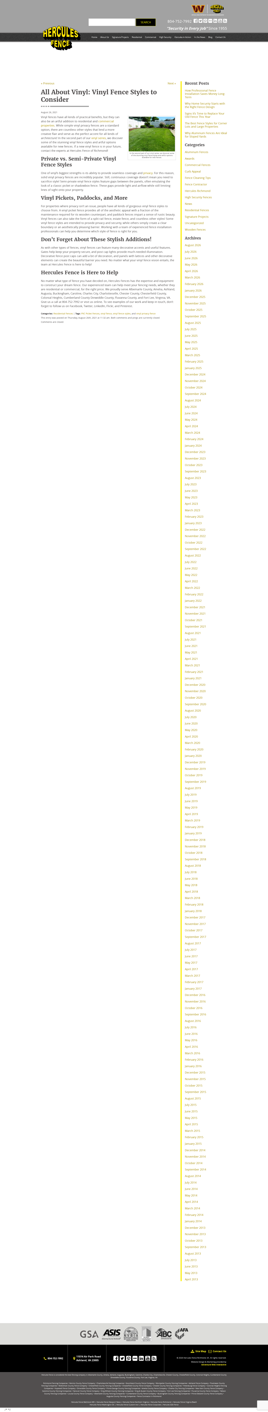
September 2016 (195, 1014)
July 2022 (191, 562)
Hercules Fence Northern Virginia (136, 1402)
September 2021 (195, 626)
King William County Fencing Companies (117, 1391)
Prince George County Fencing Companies (123, 1388)
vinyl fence (106, 313)
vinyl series (98, 138)
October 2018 (193, 853)
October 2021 (193, 620)
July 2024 (191, 407)
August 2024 (193, 400)
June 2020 (191, 723)
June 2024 (191, 413)
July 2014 (191, 1182)
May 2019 (191, 807)
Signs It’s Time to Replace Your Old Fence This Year (204, 115)
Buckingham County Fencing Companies (174, 1393)
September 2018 (195, 859)
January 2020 (193, 756)
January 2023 (193, 523)
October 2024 (193, 387)
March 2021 (192, 665)
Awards (189, 158)
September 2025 (195, 316)
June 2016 (191, 1034)
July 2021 (191, 639)
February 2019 (194, 827)
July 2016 (191, 1027)
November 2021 (195, 613)
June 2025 (191, 336)
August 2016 (193, 1021)
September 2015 (195, 1092)
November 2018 (195, 846)
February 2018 (194, 904)
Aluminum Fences (196, 152)
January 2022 (193, 601)
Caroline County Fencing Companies (56, 1391)
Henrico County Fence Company (82, 1383)
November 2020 (195, 691)
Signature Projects (120, 37)
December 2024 (195, 374)
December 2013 (195, 1228)
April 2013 (191, 1279)
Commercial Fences (197, 165)
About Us (104, 37)
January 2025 (193, 368)
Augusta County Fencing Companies (121, 1396)
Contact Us (220, 37)
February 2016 (194, 1059)
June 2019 (191, 801)
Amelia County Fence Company (154, 1388)
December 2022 (195, 529)
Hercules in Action (182, 37)
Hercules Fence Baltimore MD (83, 1402)
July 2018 (191, 872)
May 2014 (191, 1195)
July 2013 (191, 1260)
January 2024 (193, 445)
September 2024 (195, 394)
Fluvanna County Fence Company (205, 1391)
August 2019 (193, 788)
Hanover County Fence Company (86, 1391)
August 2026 (193, 245)
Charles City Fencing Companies (181, 1388)
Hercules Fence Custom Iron (127, 1404)
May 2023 (191, 497)
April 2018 (191, 891)
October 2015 (193, 1085)
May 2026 (191, 264)
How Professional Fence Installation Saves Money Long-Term (205, 94)
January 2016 (193, 1066)
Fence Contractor (196, 184)
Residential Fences (63, 313)
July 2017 (191, 950)
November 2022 (195, 536)
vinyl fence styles (122, 313)
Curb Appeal (193, 171)
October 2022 (193, 542)
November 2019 (195, 769)
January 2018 (193, 911)
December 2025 (195, 297)
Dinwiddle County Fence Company (91, 1388)
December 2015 (195, 1072)
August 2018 (193, 865)
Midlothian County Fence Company (73, 1385)
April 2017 (191, 969)
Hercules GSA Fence (171, 1404)
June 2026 (191, 258)
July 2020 (191, 717)
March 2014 (192, 1208)
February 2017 (194, 982)
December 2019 (195, 762)
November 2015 (195, 1079)
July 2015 (191, 1105)
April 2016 (191, 1047)
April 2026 (191, 271)
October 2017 (193, 930)
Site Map (201, 1351)
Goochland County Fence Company (140, 1383)
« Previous (47, 83)
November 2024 (195, 381)
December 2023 (195, 452)
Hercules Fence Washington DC (102, 1404)
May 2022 (191, 575)
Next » (172, 83)
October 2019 (193, 775)
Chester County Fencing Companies (167, 1385)
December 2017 (195, 917)
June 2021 (191, 646)
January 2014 (193, 1221)
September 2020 (195, 704)
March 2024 (192, 433)
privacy (147, 173)
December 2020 (195, 685)
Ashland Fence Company (199, 1383)
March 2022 (192, 588)
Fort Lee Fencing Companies (178, 1391)
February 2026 (194, 284)
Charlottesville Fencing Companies (110, 1383)
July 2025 (191, 329)
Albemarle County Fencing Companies (109, 1393)
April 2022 (191, 581)
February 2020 (194, 749)
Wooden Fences (195, 229)
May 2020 (191, 730)
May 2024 (191, 419)
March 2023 (192, 510)
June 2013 (191, 1266)
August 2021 (193, 633)
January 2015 (193, 1143)
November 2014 (195, 1156)
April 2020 (191, 736)
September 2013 (195, 1247)
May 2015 (191, 1118)
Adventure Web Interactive (213, 1364)
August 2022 (193, 555)
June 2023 (191, 491)
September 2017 (195, 937)
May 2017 (191, 962)
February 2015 (194, 1137)
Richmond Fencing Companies (55, 1383)
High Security (165, 37)
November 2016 (195, 1001)
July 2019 (191, 794)
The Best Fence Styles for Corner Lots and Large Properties (206, 125)
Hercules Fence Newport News (108, 1402)
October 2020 (193, 697)
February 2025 (194, 361)
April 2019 (191, 814)
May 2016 (191, 1040)
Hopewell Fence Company (65, 1388)
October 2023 (193, 465)
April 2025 (191, 348)
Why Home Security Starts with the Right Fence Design (205, 105)
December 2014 (195, 1150)
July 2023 (191, 484)
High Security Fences (198, 197)
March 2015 (192, 1131)
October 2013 (193, 1240)
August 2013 (193, 1253)
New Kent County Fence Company (209, 1388)
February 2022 (194, 594)
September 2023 (195, 471)
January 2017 (193, 988)
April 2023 (191, 504)
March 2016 (192, 1053)
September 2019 (195, 782)
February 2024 (194, 439)
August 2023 (193, 478)
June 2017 (191, 956)
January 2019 (193, 833)
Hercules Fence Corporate (151, 1404)
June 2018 (191, 879)
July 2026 (191, 251)
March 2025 (192, 355)
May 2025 (191, 342)
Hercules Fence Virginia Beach (185, 1402)
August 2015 (193, 1098)
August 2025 (193, 323)
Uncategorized (194, 223)
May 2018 (191, 885)
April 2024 (191, 426)
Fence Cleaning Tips (198, 178)
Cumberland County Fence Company (141, 1393)
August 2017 (193, 943)
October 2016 (193, 1008)
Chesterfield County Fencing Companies (105, 1385)
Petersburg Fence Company (194, 1385)
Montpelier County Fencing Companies (171, 1383)
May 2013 (191, 1273)
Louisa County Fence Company (80, 1393)
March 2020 (192, 743)
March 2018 (192, 898)
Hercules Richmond (197, 191)
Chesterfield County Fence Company (137, 1385)
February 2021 (194, 672)
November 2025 (195, 303)
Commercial (150, 37)
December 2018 (195, 840)
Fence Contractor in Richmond (149, 1396)
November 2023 (195, 458)
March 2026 (192, 277)
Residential (137, 37)
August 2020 (193, 710)
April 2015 (191, 1124)
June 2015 (191, 1111)
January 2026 (193, 290)
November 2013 (195, 1234)
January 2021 (193, 678)
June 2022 (191, 568)
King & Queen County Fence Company (150, 1391)
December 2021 (195, 607)
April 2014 (191, 1202)
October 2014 (193, 1163)
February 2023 (194, 516)
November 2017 (195, 924)
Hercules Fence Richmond (161, 1402)
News (188, 204)
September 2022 (195, 549)
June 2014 (191, 1189)
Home (94, 37)
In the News (199, 37)
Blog (210, 37)
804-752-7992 (180, 21)
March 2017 (192, 975)
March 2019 (192, 820)
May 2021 (191, 652)
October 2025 (193, 310)
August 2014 (193, 1176)
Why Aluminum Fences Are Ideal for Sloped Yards (206, 134)
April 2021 (191, 659)
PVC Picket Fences (90, 313)
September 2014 (195, 1169)
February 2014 (194, 1215)
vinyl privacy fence (146, 313)
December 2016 (195, 995)
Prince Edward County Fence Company (207, 1393)
